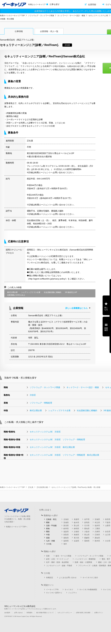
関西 (48, 532)
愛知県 (86, 529)
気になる (106, 309)
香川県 (76, 538)
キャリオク (69, 590)
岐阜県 (66, 529)
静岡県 (76, 529)
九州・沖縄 (50, 541)
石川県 (86, 526)
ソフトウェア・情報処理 (41, 403)
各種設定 (49, 578)
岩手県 (86, 519)
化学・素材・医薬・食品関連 (57, 562)
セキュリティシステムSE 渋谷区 (45, 432)
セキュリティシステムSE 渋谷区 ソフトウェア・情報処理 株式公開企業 (64, 455)
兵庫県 (97, 532)
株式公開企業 (36, 410)
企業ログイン (98, 612)
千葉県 (107, 523)
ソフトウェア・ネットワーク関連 (41, 16)
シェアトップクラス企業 (59, 410)
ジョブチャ (72, 593)
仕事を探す (55, 4)
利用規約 (29, 612)
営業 (48, 556)
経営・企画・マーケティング (57, 559)
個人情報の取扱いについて (45, 612)
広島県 (97, 535)
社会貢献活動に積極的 (87, 410)
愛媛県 (86, 538)
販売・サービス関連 (63, 556)
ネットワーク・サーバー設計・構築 (71, 16)
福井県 (97, 526)
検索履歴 (106, 329)
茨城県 (66, 523)
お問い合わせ (18, 612)
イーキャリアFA (52, 590)
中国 (48, 535)
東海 (48, 529)
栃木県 (76, 523)
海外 (65, 544)
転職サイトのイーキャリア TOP (12, 16)
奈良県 (107, 532)
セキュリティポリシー (65, 612)
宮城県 (97, 519)
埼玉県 (97, 523)
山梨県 (107, 526)
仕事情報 (19, 31)
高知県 (97, 538)
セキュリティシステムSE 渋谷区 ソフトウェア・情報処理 (57, 439)
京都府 (76, 532)
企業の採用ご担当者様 (83, 612)
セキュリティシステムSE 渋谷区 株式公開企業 (52, 447)
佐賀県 (76, 541)
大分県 (107, 541)
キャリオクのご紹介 (90, 578)
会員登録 (92, 4)
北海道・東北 (51, 519)
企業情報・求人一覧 (49, 31)
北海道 (66, 519)
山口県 (107, 535)
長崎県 (86, 541)
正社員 (30, 487)
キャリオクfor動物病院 (88, 590)
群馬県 (86, 523)
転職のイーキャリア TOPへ (16, 527)
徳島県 (66, 538)
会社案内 (7, 612)
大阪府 (86, 532)
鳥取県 (66, 535)
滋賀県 (66, 532)
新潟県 (66, 526)
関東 (48, 523)
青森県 (76, 519)
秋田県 (107, 519)
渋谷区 (33, 395)
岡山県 (86, 535)
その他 (48, 544)
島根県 (76, 535)
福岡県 (66, 541)
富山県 (76, 526)
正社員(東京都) (42, 487)
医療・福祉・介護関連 (83, 562)
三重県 (97, 529)
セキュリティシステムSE (98, 16)
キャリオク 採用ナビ (54, 593)
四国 (48, 538)
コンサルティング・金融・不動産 (59, 566)
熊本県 (97, 541)
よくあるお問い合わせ (67, 578)
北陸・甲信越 (51, 526)
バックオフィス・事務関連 (85, 559)
